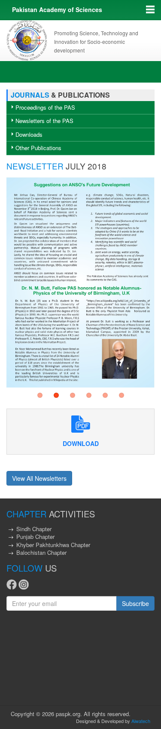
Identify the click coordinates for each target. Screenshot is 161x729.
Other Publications (38, 148)
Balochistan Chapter (41, 552)
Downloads (29, 134)
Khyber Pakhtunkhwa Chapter (53, 545)
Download (81, 443)
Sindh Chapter (34, 529)
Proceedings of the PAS (45, 107)
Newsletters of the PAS (44, 121)
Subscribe (135, 603)
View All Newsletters (39, 478)
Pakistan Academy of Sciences (57, 9)
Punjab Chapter (35, 536)
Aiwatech (140, 720)
